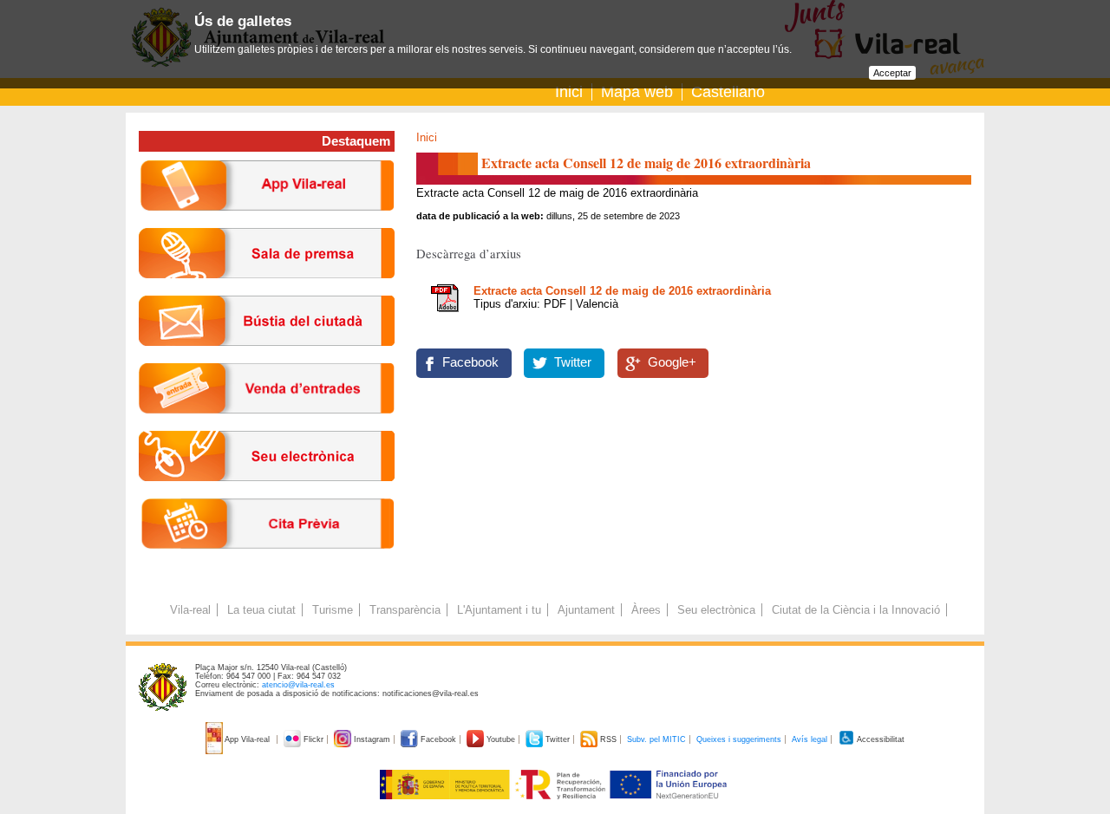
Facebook (470, 362)
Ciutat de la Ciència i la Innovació (856, 609)
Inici (569, 92)
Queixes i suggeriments (738, 739)
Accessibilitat (879, 739)
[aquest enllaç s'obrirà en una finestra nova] (267, 494)
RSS (608, 739)
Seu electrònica (716, 609)
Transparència (405, 609)
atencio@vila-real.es (298, 685)
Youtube (501, 739)
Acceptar (892, 73)
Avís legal (809, 739)
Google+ (672, 362)
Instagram (372, 739)
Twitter (572, 362)
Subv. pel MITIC (656, 739)
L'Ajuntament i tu (499, 609)
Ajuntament (586, 609)
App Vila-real (247, 739)
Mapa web (637, 92)
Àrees (646, 609)
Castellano (728, 92)
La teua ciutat (261, 609)
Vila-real (190, 609)
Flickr (313, 739)
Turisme (332, 609)
